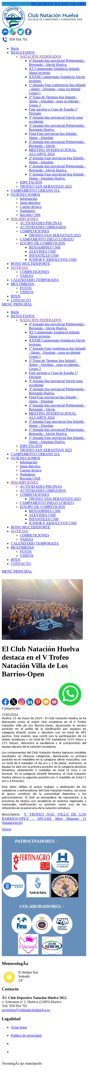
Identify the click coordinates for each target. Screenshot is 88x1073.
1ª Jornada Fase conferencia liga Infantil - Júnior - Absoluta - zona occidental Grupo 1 (57, 352)
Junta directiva (30, 466)
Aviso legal (19, 1027)
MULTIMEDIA (22, 547)
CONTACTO (21, 564)
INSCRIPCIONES (24, 482)
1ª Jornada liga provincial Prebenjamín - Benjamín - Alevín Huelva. (57, 432)
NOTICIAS (19, 531)
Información (28, 462)
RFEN (15, 560)
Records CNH (30, 478)
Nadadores (27, 474)
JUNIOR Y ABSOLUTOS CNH (52, 523)
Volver (6, 829)
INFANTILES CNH (44, 519)
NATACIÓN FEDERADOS (40, 320)
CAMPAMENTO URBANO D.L (35, 454)
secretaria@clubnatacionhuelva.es (26, 1010)
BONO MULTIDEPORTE (30, 527)
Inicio (15, 312)
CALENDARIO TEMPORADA (35, 543)
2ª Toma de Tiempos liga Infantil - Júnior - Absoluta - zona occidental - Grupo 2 (54, 365)
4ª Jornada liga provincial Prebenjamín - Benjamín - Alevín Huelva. (57, 326)
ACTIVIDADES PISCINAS (41, 486)
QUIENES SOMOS (25, 458)
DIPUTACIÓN (31, 446)
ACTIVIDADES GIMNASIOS (43, 491)
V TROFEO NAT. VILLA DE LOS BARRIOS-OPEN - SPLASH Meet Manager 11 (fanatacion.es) (44, 818)
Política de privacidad (26, 1035)
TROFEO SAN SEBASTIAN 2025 (46, 450)
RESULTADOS (23, 316)
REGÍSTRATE (42, 4)
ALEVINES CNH (42, 515)
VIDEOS (26, 555)
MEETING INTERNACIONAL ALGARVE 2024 (52, 415)
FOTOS (26, 551)
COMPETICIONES (34, 495)
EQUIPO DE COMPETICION (42, 507)
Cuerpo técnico (31, 470)
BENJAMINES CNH (44, 511)
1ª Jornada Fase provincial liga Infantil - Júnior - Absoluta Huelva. (57, 440)
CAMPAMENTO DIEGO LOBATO (47, 503)
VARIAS (26, 539)
